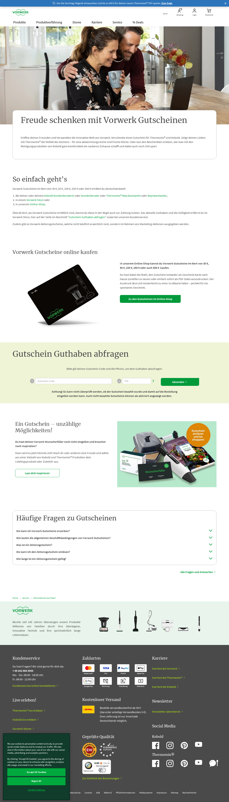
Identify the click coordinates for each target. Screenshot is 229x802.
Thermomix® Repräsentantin (123, 195)
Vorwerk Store (35, 200)
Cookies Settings (36, 789)
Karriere (97, 22)
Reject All (36, 781)
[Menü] (109, 762)
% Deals (138, 22)
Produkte (19, 22)
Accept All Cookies (36, 772)
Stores (77, 22)
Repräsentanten (157, 195)
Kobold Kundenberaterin (59, 195)
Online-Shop (37, 204)
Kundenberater (90, 195)
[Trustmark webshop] (99, 750)
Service (118, 22)
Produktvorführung (49, 22)
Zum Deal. (167, 3)
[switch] (102, 770)
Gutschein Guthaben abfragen (87, 217)
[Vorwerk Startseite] (21, 12)
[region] (36, 766)
